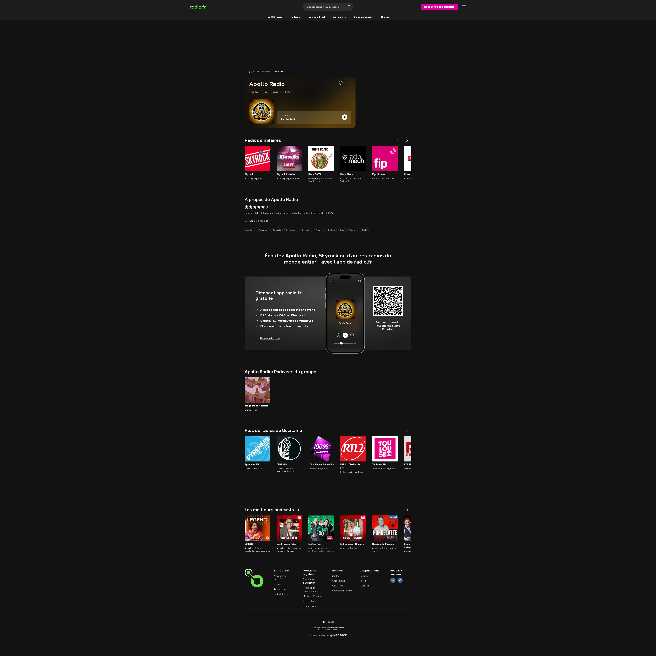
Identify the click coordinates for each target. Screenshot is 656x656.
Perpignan (291, 230)
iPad (363, 581)
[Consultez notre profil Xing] (400, 580)
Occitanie (306, 230)
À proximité (339, 17)
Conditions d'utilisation (309, 581)
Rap (265, 92)
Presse (277, 584)
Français (277, 230)
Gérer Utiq (308, 601)
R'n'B (287, 92)
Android (365, 586)
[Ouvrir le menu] (464, 7)
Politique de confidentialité (310, 589)
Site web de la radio (255, 221)
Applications (338, 581)
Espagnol (263, 230)
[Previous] (397, 139)
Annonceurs (280, 589)
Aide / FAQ (337, 586)
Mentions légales (312, 596)
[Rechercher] (349, 7)
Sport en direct (317, 17)
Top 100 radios (274, 17)
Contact (336, 576)
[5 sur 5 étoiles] (263, 207)
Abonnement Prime (342, 591)
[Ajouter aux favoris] (340, 83)
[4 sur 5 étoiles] (259, 207)
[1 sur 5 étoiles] (246, 207)
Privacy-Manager (312, 606)
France (319, 230)
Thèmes (385, 17)
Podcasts (295, 17)
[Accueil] (250, 71)
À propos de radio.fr (280, 578)
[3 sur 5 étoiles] (255, 207)
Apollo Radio (288, 119)
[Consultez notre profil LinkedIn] (393, 580)
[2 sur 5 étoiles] (251, 207)
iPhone (364, 576)
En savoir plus (270, 338)
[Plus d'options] (349, 83)
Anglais (249, 230)
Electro (276, 92)
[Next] (407, 139)
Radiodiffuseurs (282, 594)
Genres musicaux (363, 17)
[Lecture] (344, 117)
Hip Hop (254, 92)
